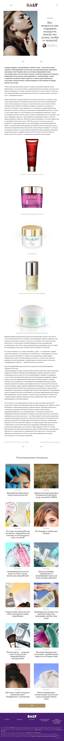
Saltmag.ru (11, 727)
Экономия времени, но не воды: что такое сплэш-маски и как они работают (18, 573)
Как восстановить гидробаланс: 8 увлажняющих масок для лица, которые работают (46, 574)
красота (7, 442)
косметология (16, 442)
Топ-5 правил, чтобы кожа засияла (46, 532)
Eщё (32, 705)
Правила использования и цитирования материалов (57, 721)
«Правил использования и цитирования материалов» (43, 736)
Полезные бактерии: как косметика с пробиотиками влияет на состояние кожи (46, 654)
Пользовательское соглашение (44, 720)
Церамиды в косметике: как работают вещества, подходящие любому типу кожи (46, 615)
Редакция (19, 719)
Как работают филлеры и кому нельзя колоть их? (18, 494)
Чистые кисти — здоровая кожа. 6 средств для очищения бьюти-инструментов (17, 655)
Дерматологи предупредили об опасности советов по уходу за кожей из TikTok (46, 495)
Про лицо (50, 18)
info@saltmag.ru (38, 729)
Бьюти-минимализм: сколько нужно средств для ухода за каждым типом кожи (46, 695)
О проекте (7, 719)
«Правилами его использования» (33, 732)
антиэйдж (25, 442)
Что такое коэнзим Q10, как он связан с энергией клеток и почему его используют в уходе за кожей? (18, 534)
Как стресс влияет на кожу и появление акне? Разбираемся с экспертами (18, 694)
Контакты (31, 719)
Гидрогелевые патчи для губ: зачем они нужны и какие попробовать (18, 614)
